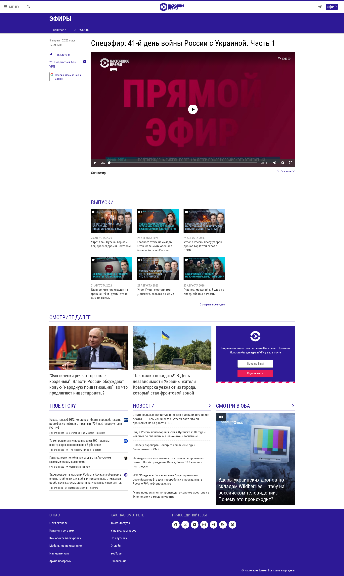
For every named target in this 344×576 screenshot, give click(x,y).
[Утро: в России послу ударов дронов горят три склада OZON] (204, 221)
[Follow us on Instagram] (204, 524)
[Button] (60, 55)
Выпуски (59, 30)
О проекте (81, 30)
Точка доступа (120, 523)
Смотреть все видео (212, 304)
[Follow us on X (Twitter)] (185, 524)
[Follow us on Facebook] (176, 524)
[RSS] (223, 524)
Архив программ (60, 561)
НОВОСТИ (144, 406)
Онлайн (116, 546)
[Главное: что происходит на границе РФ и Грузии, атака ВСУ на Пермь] (111, 268)
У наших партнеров (123, 530)
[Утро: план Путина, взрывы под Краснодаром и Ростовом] (111, 221)
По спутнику (119, 538)
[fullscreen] (291, 163)
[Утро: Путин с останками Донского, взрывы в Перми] (158, 268)
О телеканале (58, 523)
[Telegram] (320, 7)
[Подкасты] (232, 524)
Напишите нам (59, 553)
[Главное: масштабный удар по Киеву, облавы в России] (204, 268)
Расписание (118, 561)
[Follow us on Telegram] (213, 524)
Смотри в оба (233, 406)
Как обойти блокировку (65, 538)
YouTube (116, 553)
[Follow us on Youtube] (194, 524)
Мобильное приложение (65, 546)
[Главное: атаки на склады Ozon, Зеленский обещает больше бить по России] (158, 221)
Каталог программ (61, 530)
